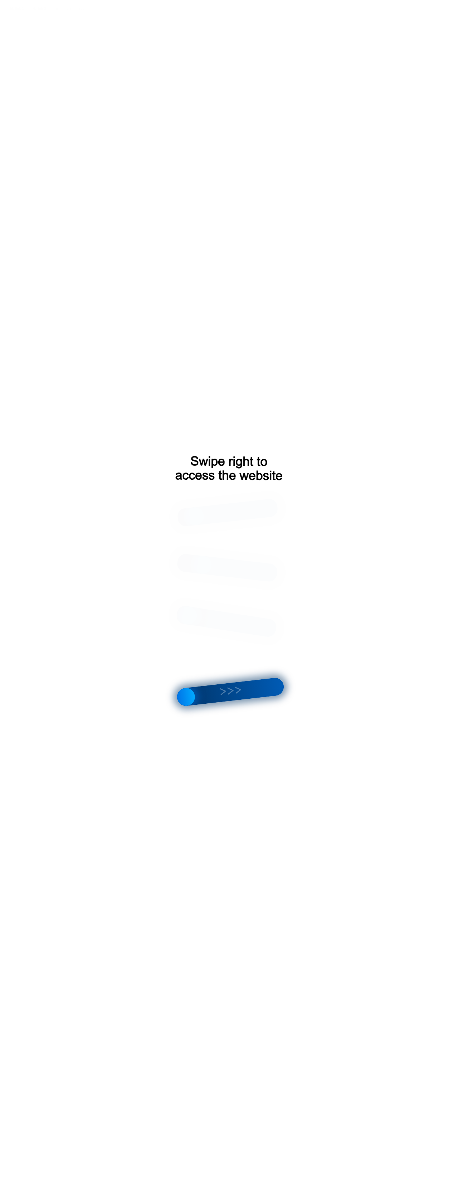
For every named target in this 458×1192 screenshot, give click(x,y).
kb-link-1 (17, 8)
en (69, 8)
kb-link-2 (39, 8)
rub (82, 8)
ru (56, 8)
